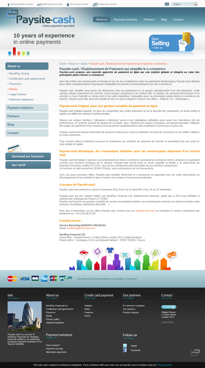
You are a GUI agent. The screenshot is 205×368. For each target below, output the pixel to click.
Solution (88, 305)
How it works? (53, 345)
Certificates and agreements (27, 78)
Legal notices (17, 94)
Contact (178, 19)
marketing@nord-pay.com (81, 228)
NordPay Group (19, 73)
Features (88, 312)
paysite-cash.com (145, 210)
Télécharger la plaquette (33, 152)
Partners (149, 19)
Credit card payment (98, 295)
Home (62, 63)
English (176, 4)
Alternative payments (56, 352)
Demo (87, 316)
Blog (164, 19)
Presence (15, 83)
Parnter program (131, 312)
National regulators (21, 99)
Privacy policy (164, 365)
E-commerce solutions (134, 305)
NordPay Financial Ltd (56, 305)
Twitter (134, 346)
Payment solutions (125, 19)
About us (101, 19)
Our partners (132, 295)
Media (13, 89)
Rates (33, 165)
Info (10, 295)
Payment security (54, 348)
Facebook (136, 350)
